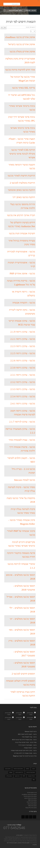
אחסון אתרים (19, 835)
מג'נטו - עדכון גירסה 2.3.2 (22, 382)
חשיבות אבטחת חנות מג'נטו (22, 233)
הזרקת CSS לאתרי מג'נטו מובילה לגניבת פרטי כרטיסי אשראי (22, 154)
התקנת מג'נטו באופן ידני (23, 197)
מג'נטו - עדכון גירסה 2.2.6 (22, 360)
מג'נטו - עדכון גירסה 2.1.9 (22, 331)
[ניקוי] (1, 27)
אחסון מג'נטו (7, 768)
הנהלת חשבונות (31, 776)
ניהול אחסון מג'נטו (19, 772)
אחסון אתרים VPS (32, 805)
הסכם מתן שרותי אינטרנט (23, 842)
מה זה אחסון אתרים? (32, 792)
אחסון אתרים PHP (32, 800)
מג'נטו (33, 768)
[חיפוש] (5, 27)
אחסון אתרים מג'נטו (30, 772)
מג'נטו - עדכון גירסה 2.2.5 (22, 353)
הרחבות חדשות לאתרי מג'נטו (21, 175)
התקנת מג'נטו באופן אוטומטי (21, 190)
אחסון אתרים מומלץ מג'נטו (22, 51)
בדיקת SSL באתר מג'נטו (23, 87)
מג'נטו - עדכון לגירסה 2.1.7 (22, 421)
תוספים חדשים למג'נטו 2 (23, 673)
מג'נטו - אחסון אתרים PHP (22, 273)
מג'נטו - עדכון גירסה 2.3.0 (22, 367)
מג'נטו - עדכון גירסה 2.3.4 (22, 396)
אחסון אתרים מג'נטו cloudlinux (20, 37)
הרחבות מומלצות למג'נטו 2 (22, 183)
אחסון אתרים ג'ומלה (32, 804)
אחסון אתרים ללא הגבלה (31, 807)
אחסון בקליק (9, 776)
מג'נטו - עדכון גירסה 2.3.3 (22, 389)
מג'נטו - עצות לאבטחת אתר (22, 440)
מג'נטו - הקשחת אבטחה (23, 302)
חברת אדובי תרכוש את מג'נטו (21, 215)
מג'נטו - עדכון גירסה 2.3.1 (22, 375)
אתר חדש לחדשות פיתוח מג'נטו (20, 69)
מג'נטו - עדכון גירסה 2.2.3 (22, 346)
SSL (34, 779)
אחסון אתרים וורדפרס (32, 802)
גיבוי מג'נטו (17, 776)
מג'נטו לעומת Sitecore (24, 480)
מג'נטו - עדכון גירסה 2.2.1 (22, 339)
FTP (24, 776)
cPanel (10, 772)
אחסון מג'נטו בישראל (18, 768)
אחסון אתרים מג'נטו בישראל (21, 44)
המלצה (27, 768)
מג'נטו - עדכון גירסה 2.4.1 (22, 403)
